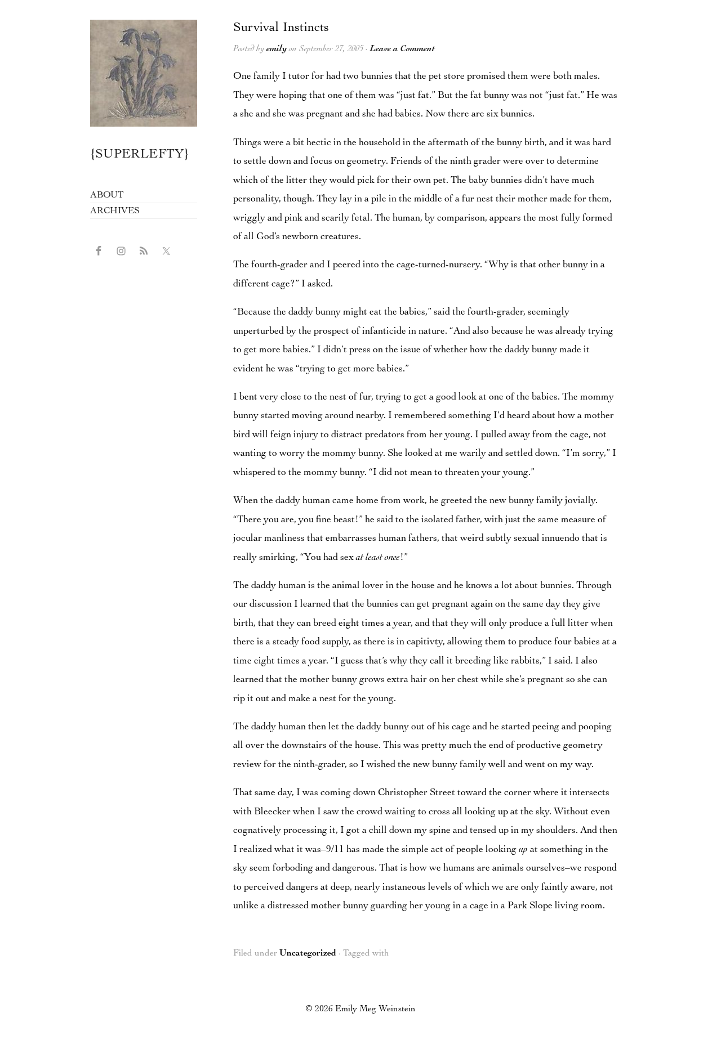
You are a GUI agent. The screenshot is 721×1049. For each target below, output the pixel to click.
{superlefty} (143, 73)
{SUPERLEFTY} (139, 155)
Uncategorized (307, 953)
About (107, 195)
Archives (114, 211)
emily (276, 49)
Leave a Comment (402, 49)
